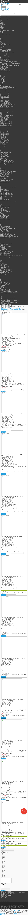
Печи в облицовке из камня (6, 56)
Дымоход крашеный (4, 74)
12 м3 (4, 856)
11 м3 (4, 855)
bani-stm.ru (16, 910)
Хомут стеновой (4, 105)
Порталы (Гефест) (4, 60)
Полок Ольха (3, 132)
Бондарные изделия (4, 215)
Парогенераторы (4, 66)
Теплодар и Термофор (5, 34)
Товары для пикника (4, 266)
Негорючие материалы (5, 152)
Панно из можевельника (5, 207)
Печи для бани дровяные (7, 297)
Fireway (1, 26)
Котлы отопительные (5, 44)
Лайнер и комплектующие (6, 297)
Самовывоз (12, 893)
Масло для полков (4, 176)
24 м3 (4, 871)
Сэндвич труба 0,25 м (5, 89)
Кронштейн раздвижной (5, 107)
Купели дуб (2, 198)
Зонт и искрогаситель (5, 86)
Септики (2, 258)
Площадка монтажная (5, 108)
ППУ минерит (3, 114)
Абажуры (2, 208)
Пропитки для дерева (5, 174)
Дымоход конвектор (4, 119)
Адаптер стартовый (4, 97)
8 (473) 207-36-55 (5, 8)
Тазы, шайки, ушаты (4, 217)
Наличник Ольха (4, 135)
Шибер (1, 85)
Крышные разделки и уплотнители (8, 166)
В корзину (3, 350)
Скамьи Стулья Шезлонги (6, 196)
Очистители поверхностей (6, 256)
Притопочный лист (4, 117)
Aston (1, 19)
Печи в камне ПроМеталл (6, 56)
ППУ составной (3, 113)
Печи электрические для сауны (7, 30)
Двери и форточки (4, 181)
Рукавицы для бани (4, 231)
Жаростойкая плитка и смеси (6, 160)
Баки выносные (3, 72)
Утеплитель (3, 157)
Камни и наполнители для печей (7, 234)
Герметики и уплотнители (6, 168)
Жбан (1, 223)
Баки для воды (3, 69)
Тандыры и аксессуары (5, 267)
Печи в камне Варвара (5, 57)
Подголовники (3, 210)
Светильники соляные (5, 253)
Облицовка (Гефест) (4, 59)
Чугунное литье (3, 280)
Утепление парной (4, 156)
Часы (1, 212)
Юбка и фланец (3, 120)
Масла (1, 242)
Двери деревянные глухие (6, 183)
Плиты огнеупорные (4, 153)
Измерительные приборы (6, 246)
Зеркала (2, 213)
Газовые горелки (4, 64)
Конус (1, 99)
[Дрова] (2, 884)
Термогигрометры (4, 249)
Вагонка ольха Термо (5, 130)
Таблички (2, 214)
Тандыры (2, 268)
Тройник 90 (2, 81)
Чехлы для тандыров (5, 270)
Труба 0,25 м (3, 76)
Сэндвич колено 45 (4, 93)
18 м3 (4, 864)
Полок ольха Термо (4, 134)
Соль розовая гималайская (6, 251)
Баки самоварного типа (5, 70)
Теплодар (2, 22)
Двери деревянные (4, 182)
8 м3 (4, 875)
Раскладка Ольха (4, 139)
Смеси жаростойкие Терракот (7, 163)
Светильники (3, 178)
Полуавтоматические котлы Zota (7, 52)
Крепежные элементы (5, 102)
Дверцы (2, 281)
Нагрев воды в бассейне (5, 294)
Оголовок (2, 98)
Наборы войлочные (4, 233)
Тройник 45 (2, 80)
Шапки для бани (3, 229)
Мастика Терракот (4, 164)
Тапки (1, 232)
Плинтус (2, 148)
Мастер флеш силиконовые (6, 167)
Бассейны (2, 288)
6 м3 (4, 873)
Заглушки (2, 110)
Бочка (1, 222)
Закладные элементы (5, 293)
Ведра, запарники (4, 216)
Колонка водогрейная (5, 55)
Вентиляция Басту (4, 68)
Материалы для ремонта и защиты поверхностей (11, 296)
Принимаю (2, 914)
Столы (1, 195)
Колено (1, 82)
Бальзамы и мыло (4, 244)
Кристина (2, 31)
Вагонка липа (3, 141)
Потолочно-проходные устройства (8, 111)
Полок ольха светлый (5, 133)
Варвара (2, 23)
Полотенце (2, 265)
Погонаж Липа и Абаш (5, 140)
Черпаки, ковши (3, 218)
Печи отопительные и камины (7, 36)
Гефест (1, 28)
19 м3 (4, 865)
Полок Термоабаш (4, 146)
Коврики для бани (4, 230)
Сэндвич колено (3, 92)
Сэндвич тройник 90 (4, 96)
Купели (1, 197)
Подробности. (16, 913)
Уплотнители (3, 170)
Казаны (1, 278)
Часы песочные (3, 250)
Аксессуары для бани (5, 227)
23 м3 (4, 870)
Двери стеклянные (4, 185)
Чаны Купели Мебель (5, 190)
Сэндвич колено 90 (4, 93)
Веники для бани (4, 261)
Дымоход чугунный (4, 100)
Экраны (1, 241)
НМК (1, 20)
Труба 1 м (2, 78)
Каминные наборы (4, 238)
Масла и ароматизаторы (5, 241)
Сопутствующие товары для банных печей (10, 63)
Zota (1, 45)
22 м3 (4, 869)
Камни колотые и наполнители (7, 235)
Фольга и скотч (3, 158)
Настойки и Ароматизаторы (6, 243)
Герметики (2, 169)
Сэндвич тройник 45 (4, 95)
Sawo (1, 33)
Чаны (1, 191)
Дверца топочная (4, 282)
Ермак (1, 25)
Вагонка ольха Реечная (5, 130)
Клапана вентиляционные (6, 172)
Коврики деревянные (5, 211)
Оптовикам (4, 899)
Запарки (2, 245)
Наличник (2, 147)
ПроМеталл (2, 24)
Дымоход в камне (4, 101)
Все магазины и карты (18, 15)
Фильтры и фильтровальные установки (9, 291)
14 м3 (4, 858)
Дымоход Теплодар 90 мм (6, 122)
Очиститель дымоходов (5, 257)
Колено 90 (2, 84)
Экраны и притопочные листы (7, 115)
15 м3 (4, 860)
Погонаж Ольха (3, 124)
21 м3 (4, 867)
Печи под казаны (4, 278)
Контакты (4, 7)
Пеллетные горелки (4, 53)
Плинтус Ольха (3, 136)
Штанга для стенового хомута (7, 106)
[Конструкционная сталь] (6, 878)
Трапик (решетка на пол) (5, 226)
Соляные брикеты (4, 254)
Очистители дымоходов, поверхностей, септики (11, 255)
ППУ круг (2, 111)
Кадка (1, 224)
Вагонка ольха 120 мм (5, 129)
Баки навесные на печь (5, 73)
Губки (1, 260)
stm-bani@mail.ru (5, 1)
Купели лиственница (4, 199)
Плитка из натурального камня (7, 162)
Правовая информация (6, 895)
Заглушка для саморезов (5, 151)
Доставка (7, 893)
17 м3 (4, 862)
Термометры (3, 247)
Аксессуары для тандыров (6, 269)
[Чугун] (6, 880)
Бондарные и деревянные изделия (8, 205)
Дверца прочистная (4, 284)
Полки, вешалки (3, 209)
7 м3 (4, 874)
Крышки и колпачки (4, 272)
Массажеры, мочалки (5, 259)
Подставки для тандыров (6, 271)
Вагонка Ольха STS (4, 127)
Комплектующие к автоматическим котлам (10, 54)
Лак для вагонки (3, 175)
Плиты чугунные (3, 287)
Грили (1, 273)
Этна (1, 41)
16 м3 (4, 861)
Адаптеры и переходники (6, 121)
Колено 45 (2, 83)
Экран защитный (4, 116)
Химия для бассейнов (5, 289)
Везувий (2, 27)
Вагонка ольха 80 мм (5, 128)
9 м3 (4, 876)
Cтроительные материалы (6, 123)
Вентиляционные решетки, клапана (8, 171)
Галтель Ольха (3, 137)
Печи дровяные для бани (6, 19)
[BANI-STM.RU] (5, 3)
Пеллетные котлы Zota (5, 50)
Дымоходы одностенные (5, 74)
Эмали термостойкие (5, 180)
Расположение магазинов (7, 900)
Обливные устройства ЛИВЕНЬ (7, 220)
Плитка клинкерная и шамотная (7, 161)
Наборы (2, 263)
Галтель (2, 148)
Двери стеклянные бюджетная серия (8, 185)
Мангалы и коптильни (5, 275)
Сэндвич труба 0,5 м (4, 90)
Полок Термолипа (4, 144)
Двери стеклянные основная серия (8, 186)
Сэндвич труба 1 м (4, 91)
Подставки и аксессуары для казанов (8, 279)
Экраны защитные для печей (6, 62)
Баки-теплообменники (5, 71)
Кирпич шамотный (4, 155)
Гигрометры (3, 248)
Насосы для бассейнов (5, 290)
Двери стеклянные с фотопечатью (8, 187)
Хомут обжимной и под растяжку (7, 104)
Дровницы (2, 240)
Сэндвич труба (3, 88)
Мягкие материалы (4, 154)
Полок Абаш (3, 145)
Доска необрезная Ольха (6, 125)
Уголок (1, 150)
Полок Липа (2, 143)
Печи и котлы (3, 18)
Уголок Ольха (3, 138)
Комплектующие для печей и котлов (8, 61)
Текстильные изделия (5, 262)
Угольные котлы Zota (5, 51)
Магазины (3, 2)
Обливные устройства (5, 219)
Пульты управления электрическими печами (10, 35)
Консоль (2, 109)
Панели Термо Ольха (5, 126)
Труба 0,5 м (2, 77)
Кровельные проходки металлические (9, 167)
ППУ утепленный (4, 112)
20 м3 (4, 866)
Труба (1, 75)
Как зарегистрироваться (7, 892)
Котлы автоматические (5, 49)
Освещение (2, 177)
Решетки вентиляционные (6, 173)
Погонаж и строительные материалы (10, 300)
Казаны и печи (3, 277)
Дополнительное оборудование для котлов (10, 65)
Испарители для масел (5, 259)
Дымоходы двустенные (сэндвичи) (8, 87)
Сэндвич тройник (4, 94)
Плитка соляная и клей (5, 252)
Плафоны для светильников (6, 179)
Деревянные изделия (5, 206)
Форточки (2, 188)
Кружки (1, 225)
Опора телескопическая (5, 103)
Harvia (1, 29)
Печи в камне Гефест (5, 58)
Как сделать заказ (17, 892)
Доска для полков (4, 142)
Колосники (2, 285)
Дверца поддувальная (5, 283)
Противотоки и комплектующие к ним (9, 292)
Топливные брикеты (4, 276)
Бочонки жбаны (3, 222)
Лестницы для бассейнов (6, 295)
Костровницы (3, 274)
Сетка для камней (4, 118)
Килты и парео (3, 264)
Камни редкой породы (5, 237)
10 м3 (4, 853)
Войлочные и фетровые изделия (7, 228)
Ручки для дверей (4, 189)
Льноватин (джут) (4, 159)
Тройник (2, 79)
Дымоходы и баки (4, 67)
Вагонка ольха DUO (4, 131)
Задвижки (2, 286)
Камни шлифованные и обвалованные (9, 236)
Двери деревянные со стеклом (7, 184)
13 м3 (4, 857)
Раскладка (2, 149)
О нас (2, 898)
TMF (1, 21)
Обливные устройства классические (8, 221)
